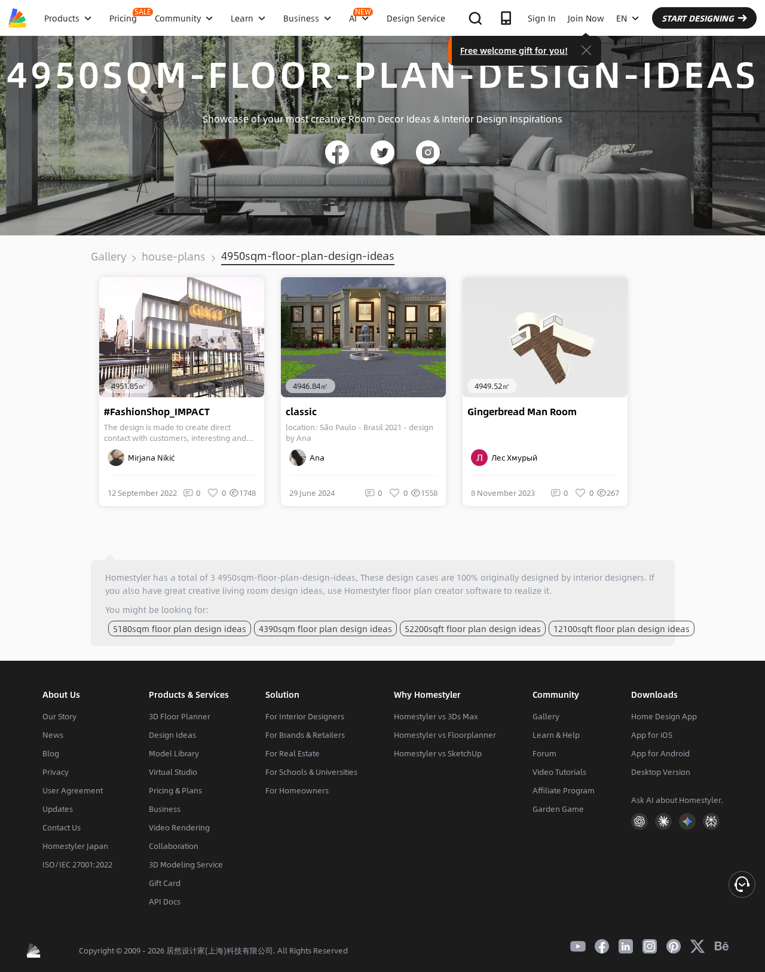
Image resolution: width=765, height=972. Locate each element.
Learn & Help (556, 735)
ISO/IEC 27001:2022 (77, 864)
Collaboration (173, 846)
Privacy (55, 772)
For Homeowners (297, 790)
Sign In (542, 17)
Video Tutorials (559, 772)
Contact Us (61, 827)
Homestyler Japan (75, 846)
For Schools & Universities (311, 772)
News (52, 735)
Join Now (586, 17)
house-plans (174, 256)
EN (621, 17)
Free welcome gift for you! (514, 50)
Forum (544, 753)
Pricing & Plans (175, 790)
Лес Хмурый (512, 458)
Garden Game (558, 809)
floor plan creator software (446, 590)
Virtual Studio (173, 772)
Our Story (59, 716)
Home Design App (664, 716)
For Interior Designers (304, 716)
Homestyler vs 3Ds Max (436, 716)
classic (301, 411)
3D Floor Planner (179, 716)
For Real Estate (292, 753)
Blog (50, 753)
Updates (57, 809)
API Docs (164, 901)
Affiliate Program (564, 790)
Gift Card (164, 883)
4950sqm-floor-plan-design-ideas (307, 255)
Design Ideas (172, 735)
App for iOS (651, 735)
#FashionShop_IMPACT (157, 411)
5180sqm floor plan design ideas (179, 628)
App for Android (660, 753)
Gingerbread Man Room (522, 411)
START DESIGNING (698, 17)
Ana (315, 458)
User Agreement (72, 790)
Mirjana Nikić (149, 458)
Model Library (174, 753)
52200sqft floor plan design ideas (473, 628)
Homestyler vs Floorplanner (445, 735)
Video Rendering (179, 827)
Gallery (108, 256)
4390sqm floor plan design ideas (325, 628)
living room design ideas (272, 590)
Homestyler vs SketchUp (438, 753)
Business (164, 809)
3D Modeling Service (186, 864)
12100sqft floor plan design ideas (621, 628)
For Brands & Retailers (305, 735)
